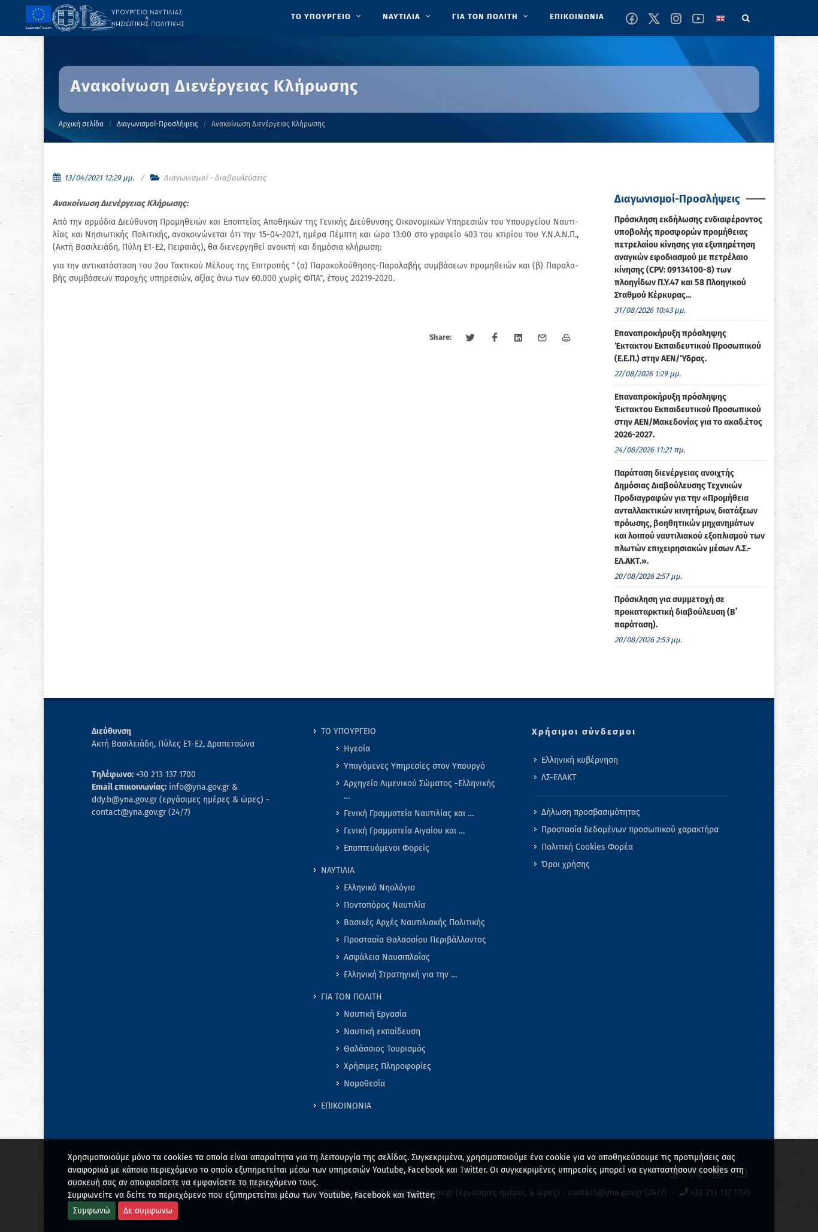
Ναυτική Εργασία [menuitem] (375, 1014)
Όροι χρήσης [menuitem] (565, 864)
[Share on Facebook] (495, 338)
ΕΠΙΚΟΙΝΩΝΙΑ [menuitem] (346, 1106)
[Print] (566, 338)
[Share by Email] (543, 338)
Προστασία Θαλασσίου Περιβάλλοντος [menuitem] (415, 940)
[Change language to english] (720, 18)
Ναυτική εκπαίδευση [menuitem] (382, 1031)
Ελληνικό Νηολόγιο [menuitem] (379, 888)
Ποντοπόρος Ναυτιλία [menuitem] (384, 905)
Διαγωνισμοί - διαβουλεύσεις (214, 177)
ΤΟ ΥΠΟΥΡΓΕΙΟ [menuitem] (348, 731)
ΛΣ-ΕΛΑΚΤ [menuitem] (558, 777)
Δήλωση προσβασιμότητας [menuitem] (590, 812)
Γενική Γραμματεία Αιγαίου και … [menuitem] (404, 831)
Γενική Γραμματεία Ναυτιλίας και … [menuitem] (409, 813)
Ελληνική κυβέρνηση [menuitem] (579, 760)
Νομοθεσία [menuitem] (364, 1084)
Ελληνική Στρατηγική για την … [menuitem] (400, 975)
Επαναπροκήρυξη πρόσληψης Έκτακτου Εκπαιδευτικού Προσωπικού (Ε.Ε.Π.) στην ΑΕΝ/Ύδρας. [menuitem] (687, 346)
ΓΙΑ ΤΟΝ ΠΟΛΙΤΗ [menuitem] (351, 997)
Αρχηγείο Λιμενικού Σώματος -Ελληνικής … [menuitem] (419, 789)
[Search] (746, 16)
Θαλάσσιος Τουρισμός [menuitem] (385, 1049)
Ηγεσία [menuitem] (357, 749)
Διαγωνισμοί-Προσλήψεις (157, 124)
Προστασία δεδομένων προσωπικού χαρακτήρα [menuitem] (630, 830)
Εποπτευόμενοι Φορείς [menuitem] (386, 848)
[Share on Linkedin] (519, 338)
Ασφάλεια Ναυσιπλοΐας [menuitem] (387, 957)
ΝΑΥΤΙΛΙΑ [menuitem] (338, 870)
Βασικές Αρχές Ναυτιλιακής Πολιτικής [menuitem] (414, 922)
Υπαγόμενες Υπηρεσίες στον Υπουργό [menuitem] (414, 766)
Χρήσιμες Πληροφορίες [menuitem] (387, 1066)
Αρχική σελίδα (81, 124)
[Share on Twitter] (471, 338)
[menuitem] (327, 17)
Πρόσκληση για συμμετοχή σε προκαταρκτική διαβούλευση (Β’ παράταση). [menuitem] (675, 612)
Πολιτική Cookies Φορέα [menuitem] (587, 847)
